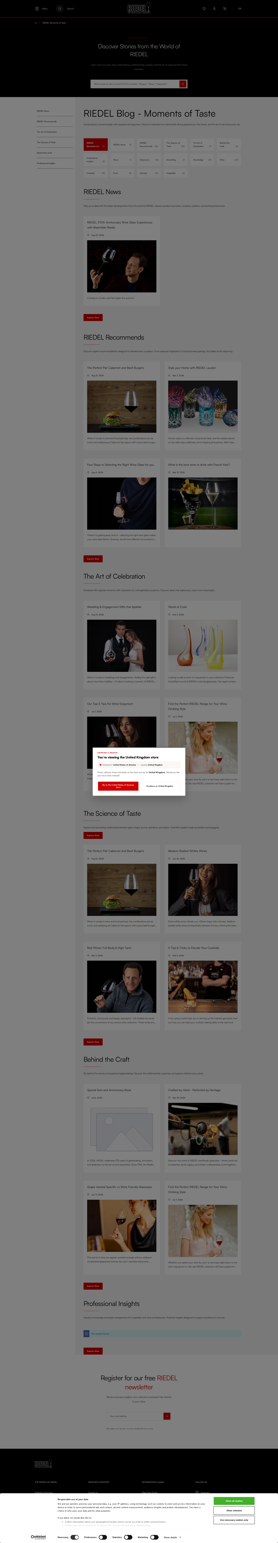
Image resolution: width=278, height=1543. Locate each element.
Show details (170, 1537)
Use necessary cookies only (234, 1520)
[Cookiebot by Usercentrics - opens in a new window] (38, 1537)
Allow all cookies (234, 1501)
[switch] (103, 1537)
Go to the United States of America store (118, 786)
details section (156, 1529)
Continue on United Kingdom (159, 786)
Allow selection (234, 1510)
